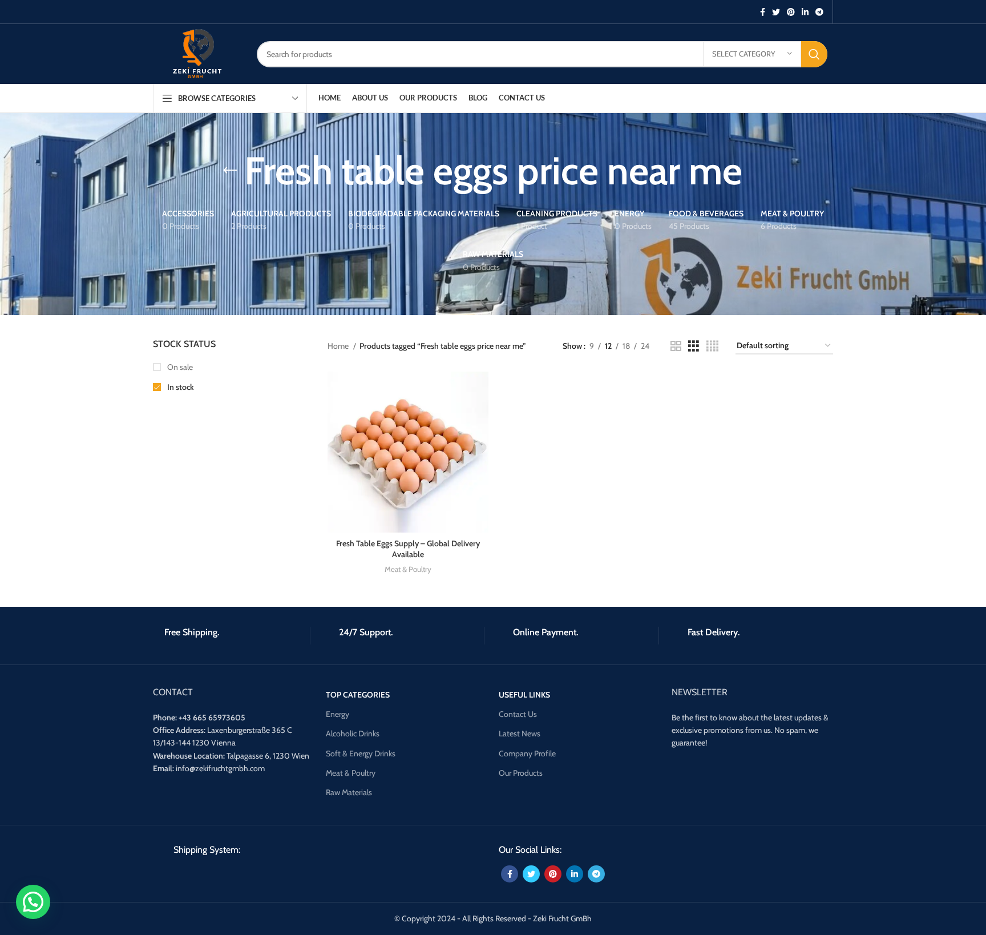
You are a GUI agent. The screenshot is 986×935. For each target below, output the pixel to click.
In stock (179, 387)
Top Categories (358, 695)
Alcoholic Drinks (352, 733)
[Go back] (230, 170)
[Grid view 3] (693, 346)
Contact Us (518, 714)
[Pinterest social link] (790, 12)
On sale (179, 367)
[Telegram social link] (819, 12)
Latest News (519, 733)
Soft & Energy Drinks (360, 753)
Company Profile (527, 753)
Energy (337, 714)
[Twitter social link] (776, 12)
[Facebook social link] (763, 12)
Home (339, 346)
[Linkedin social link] (805, 12)
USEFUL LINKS (524, 695)
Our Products (521, 773)
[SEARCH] (814, 54)
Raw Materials (349, 792)
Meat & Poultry (408, 569)
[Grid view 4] (712, 346)
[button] (33, 902)
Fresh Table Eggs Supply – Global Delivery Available (408, 549)
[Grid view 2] (675, 346)
